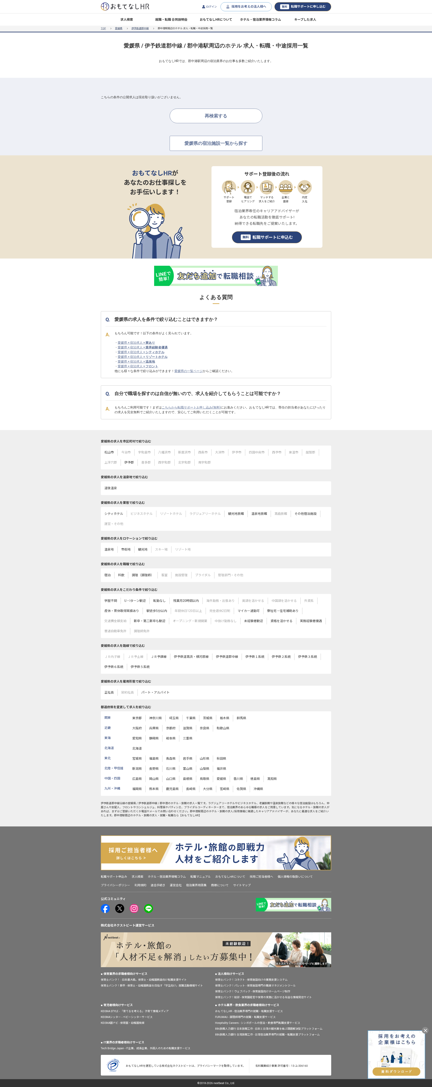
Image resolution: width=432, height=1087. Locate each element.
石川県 (171, 768)
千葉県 (191, 718)
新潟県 (137, 768)
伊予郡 (129, 462)
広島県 (137, 779)
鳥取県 (204, 779)
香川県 (238, 779)
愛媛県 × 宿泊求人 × (136, 342)
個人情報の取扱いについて (295, 876)
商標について (220, 885)
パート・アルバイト (155, 692)
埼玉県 (174, 718)
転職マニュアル (200, 876)
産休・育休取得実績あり (121, 611)
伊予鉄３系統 (307, 656)
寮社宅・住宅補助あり (283, 611)
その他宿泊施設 (306, 514)
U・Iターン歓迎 (135, 601)
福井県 (221, 768)
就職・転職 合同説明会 (171, 19)
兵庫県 (154, 728)
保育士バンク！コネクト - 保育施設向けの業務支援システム (251, 979)
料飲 (121, 575)
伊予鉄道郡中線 (140, 28)
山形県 (204, 758)
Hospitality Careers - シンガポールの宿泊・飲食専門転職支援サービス (257, 1023)
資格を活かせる (281, 621)
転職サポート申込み (114, 876)
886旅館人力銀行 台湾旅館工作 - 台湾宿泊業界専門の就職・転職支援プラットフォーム (267, 1034)
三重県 (187, 738)
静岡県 (154, 738)
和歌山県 (223, 728)
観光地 (143, 549)
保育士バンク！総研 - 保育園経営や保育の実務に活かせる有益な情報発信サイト (263, 997)
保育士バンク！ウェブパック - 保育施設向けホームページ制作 (252, 991)
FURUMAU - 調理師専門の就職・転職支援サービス (245, 1017)
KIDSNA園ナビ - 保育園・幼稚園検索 (122, 1023)
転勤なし (159, 601)
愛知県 (137, 738)
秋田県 (221, 758)
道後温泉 (110, 488)
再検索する (216, 115)
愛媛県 (118, 28)
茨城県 (207, 718)
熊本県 (154, 789)
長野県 (154, 768)
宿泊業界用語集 (196, 885)
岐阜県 (171, 738)
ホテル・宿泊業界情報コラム (260, 19)
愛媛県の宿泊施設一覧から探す (216, 143)
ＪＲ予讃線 (158, 656)
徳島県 (255, 779)
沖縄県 (258, 789)
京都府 (171, 728)
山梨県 (204, 768)
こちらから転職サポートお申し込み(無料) (191, 407)
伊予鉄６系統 (113, 667)
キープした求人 (305, 19)
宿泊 (107, 575)
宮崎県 (224, 789)
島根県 (187, 779)
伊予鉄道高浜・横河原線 (191, 656)
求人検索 (126, 19)
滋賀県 (187, 728)
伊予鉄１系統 (254, 656)
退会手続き (158, 885)
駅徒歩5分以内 (156, 611)
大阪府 (137, 728)
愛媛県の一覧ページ (188, 371)
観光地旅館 (236, 514)
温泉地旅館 (259, 514)
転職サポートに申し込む (304, 6)
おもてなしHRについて (216, 19)
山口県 (171, 779)
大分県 (207, 789)
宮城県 (137, 758)
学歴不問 (110, 601)
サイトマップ (242, 885)
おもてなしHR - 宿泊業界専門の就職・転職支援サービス (249, 1011)
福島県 (154, 758)
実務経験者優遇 (311, 621)
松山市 (109, 452)
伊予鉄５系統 (140, 667)
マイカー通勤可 (249, 611)
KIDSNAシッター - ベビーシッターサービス (127, 1017)
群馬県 (241, 718)
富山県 (187, 768)
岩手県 (187, 758)
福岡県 (137, 789)
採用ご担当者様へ (261, 876)
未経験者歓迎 (253, 621)
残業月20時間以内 (186, 601)
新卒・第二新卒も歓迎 (149, 621)
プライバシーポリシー (115, 885)
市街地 (126, 549)
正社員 (109, 692)
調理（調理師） (143, 575)
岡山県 (154, 779)
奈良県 (204, 728)
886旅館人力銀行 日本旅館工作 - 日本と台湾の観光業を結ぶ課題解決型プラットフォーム (268, 1028)
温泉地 (109, 549)
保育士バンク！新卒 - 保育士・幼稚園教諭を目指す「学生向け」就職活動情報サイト (152, 985)
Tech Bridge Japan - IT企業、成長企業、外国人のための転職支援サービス (145, 1048)
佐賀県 (241, 789)
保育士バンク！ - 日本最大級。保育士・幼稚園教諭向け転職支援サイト (144, 979)
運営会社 (176, 885)
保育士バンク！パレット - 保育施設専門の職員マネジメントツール (255, 985)
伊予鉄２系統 (281, 656)
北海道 (137, 748)
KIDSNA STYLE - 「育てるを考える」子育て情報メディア (135, 1011)
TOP (103, 28)
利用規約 (140, 885)
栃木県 (224, 718)
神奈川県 (155, 718)
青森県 (171, 758)
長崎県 (191, 789)
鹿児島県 (172, 789)
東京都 (137, 718)
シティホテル (113, 514)
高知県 (272, 779)
